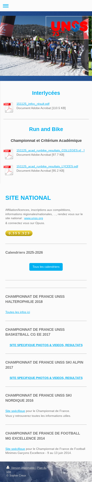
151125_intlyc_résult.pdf (32, 103)
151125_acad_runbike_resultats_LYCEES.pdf (47, 166)
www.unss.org (33, 218)
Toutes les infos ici (17, 312)
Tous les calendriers (46, 266)
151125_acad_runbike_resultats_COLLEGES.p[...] (50, 150)
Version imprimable (23, 467)
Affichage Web (76, 471)
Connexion (79, 467)
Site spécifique (15, 411)
